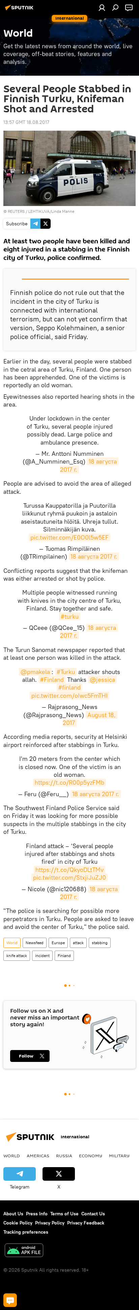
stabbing (100, 942)
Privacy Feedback (85, 1223)
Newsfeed (35, 942)
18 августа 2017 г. (94, 556)
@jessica (102, 680)
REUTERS (16, 211)
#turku (70, 616)
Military (119, 1156)
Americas (38, 1156)
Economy (90, 1156)
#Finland (52, 680)
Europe (58, 942)
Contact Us (93, 1214)
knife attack (16, 955)
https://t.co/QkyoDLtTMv (69, 870)
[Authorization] (102, 7)
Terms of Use (64, 1214)
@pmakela (35, 672)
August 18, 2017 (90, 719)
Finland (64, 955)
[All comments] (10, 1300)
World (12, 942)
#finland (69, 687)
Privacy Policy (49, 1223)
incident (42, 955)
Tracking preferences (25, 1232)
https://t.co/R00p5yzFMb (69, 782)
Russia (64, 1156)
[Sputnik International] (20, 10)
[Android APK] (24, 1251)
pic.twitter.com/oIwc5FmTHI (69, 695)
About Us (13, 1214)
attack (78, 942)
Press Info (37, 1214)
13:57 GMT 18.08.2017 (26, 122)
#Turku (66, 672)
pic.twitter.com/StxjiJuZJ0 (69, 877)
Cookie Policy (17, 1223)
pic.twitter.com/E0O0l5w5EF (69, 537)
